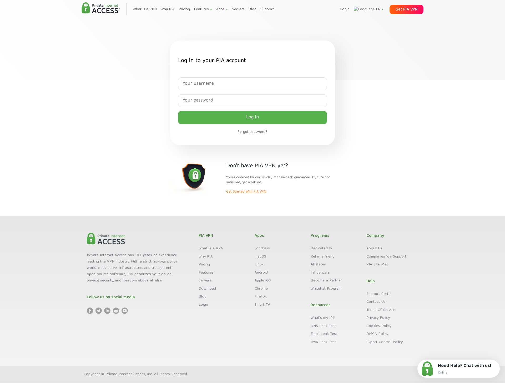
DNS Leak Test (323, 326)
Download (207, 288)
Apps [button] (220, 9)
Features (206, 272)
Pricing (204, 264)
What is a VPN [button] (145, 9)
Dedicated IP (321, 248)
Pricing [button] (184, 9)
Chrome (261, 288)
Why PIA (206, 256)
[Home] (101, 8)
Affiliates (318, 264)
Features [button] (201, 9)
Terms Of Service (380, 310)
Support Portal (378, 294)
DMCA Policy (377, 334)
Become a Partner (326, 280)
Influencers (320, 272)
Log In (252, 117)
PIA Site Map (377, 264)
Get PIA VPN (406, 9)
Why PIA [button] (168, 9)
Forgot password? (252, 132)
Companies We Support (386, 256)
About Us (374, 248)
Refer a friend (323, 256)
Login (345, 9)
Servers (205, 280)
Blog (202, 296)
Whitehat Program (326, 288)
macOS (260, 256)
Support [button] (267, 9)
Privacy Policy (378, 318)
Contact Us (376, 302)
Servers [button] (238, 9)
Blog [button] (252, 9)
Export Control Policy (384, 342)
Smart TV (262, 304)
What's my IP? (323, 318)
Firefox (261, 296)
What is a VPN (211, 248)
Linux (259, 264)
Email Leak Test (324, 334)
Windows (262, 248)
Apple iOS (263, 280)
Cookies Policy (378, 326)
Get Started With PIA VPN (246, 192)
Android (261, 272)
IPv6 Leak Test (323, 342)
